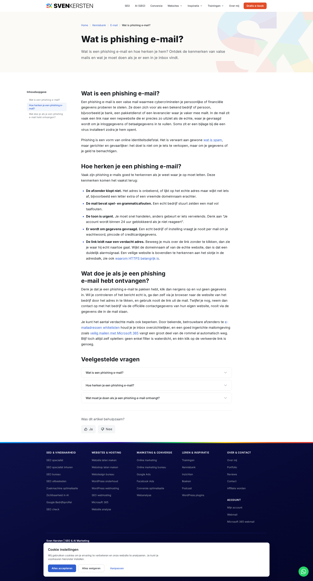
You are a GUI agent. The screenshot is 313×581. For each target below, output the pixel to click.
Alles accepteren (62, 568)
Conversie (156, 5)
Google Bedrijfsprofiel (59, 502)
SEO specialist (54, 460)
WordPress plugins (193, 495)
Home (84, 25)
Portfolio (232, 467)
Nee (109, 429)
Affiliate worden (236, 488)
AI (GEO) (140, 5)
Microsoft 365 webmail (240, 521)
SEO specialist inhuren (59, 467)
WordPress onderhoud (105, 481)
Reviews (232, 474)
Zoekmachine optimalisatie (62, 488)
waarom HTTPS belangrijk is (137, 258)
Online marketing (147, 460)
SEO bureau (53, 474)
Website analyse (101, 509)
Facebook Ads (145, 481)
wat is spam (212, 140)
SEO (127, 5)
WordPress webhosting (105, 488)
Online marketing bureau (151, 467)
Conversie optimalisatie (150, 488)
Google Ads (144, 474)
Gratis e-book (255, 5)
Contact (232, 481)
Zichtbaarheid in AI (57, 495)
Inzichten (187, 474)
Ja (91, 429)
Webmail (232, 514)
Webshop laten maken (105, 467)
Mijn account (234, 507)
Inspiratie (193, 5)
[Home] (69, 6)
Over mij (234, 5)
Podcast (187, 488)
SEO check (52, 509)
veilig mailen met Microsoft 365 (114, 333)
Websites (173, 5)
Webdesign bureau (103, 474)
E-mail (114, 25)
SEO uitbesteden (56, 481)
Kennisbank (99, 25)
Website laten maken (104, 460)
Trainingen (214, 5)
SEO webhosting (101, 495)
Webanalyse (144, 495)
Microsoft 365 (100, 502)
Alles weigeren (91, 568)
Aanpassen (117, 568)
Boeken (186, 481)
